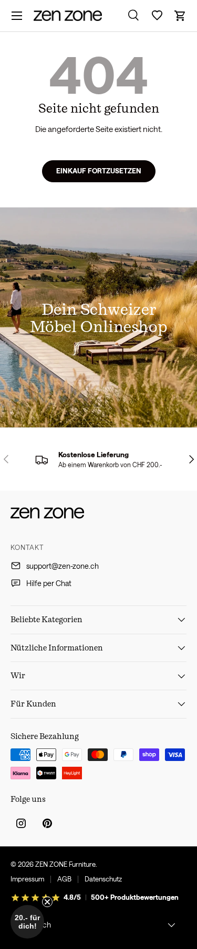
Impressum (27, 879)
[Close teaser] (47, 902)
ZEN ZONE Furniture (65, 864)
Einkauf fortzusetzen (98, 171)
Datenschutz (103, 879)
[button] (180, 15)
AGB (64, 879)
